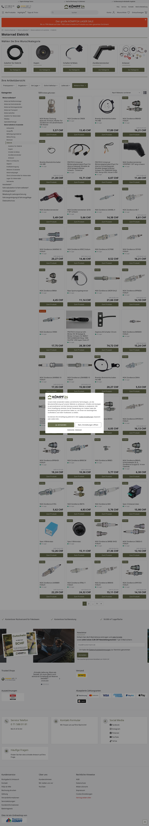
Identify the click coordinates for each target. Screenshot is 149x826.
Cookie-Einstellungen (86, 417)
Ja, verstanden (61, 425)
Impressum (78, 430)
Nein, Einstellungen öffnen (88, 425)
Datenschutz (70, 430)
